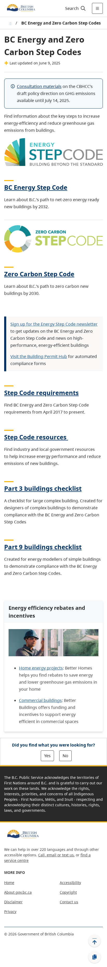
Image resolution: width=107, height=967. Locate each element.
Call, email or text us (56, 854)
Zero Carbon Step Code (39, 274)
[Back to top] (94, 940)
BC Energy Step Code (35, 187)
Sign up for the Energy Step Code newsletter (54, 324)
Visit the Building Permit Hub (38, 356)
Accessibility (70, 882)
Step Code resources (35, 437)
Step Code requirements (41, 392)
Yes (47, 756)
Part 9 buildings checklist (43, 546)
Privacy (10, 911)
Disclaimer (13, 901)
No (65, 756)
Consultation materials (39, 86)
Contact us (69, 901)
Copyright (68, 892)
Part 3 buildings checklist (43, 488)
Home (9, 882)
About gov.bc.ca (18, 892)
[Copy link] (94, 957)
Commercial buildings (40, 700)
